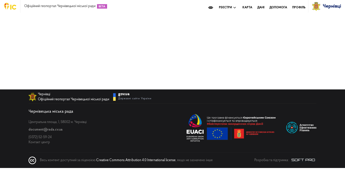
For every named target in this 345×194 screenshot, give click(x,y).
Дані (260, 7)
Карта (247, 7)
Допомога (278, 7)
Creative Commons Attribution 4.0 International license (136, 160)
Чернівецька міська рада (51, 111)
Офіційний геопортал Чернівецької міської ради (59, 6)
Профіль (299, 7)
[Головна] (12, 6)
